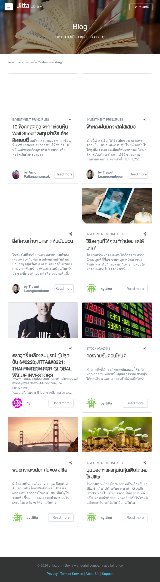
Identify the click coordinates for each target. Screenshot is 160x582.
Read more (64, 174)
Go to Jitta (141, 7)
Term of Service (71, 573)
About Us (92, 573)
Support (108, 573)
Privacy (52, 573)
